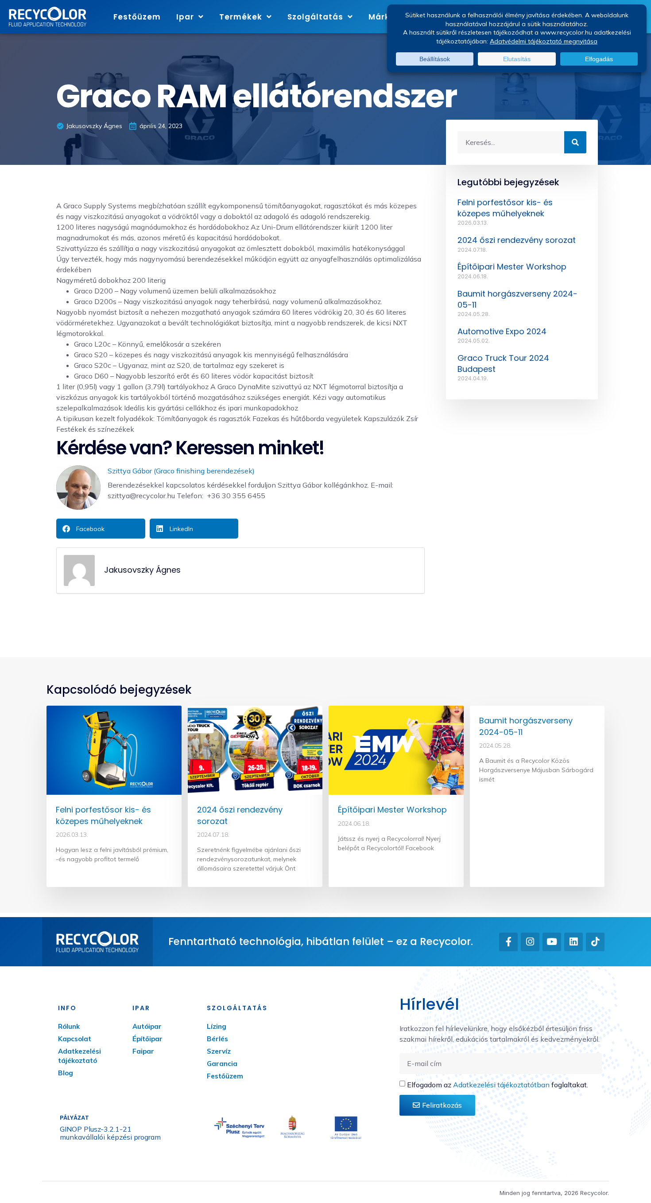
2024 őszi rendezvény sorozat (516, 240)
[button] (100, 529)
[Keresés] (575, 142)
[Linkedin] (573, 942)
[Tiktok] (595, 942)
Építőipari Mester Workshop (511, 266)
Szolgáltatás (315, 17)
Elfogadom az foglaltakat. (497, 1084)
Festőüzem (137, 17)
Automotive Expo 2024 (501, 331)
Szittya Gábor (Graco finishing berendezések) (181, 470)
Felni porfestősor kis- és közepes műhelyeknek (505, 208)
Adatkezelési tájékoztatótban (501, 1084)
